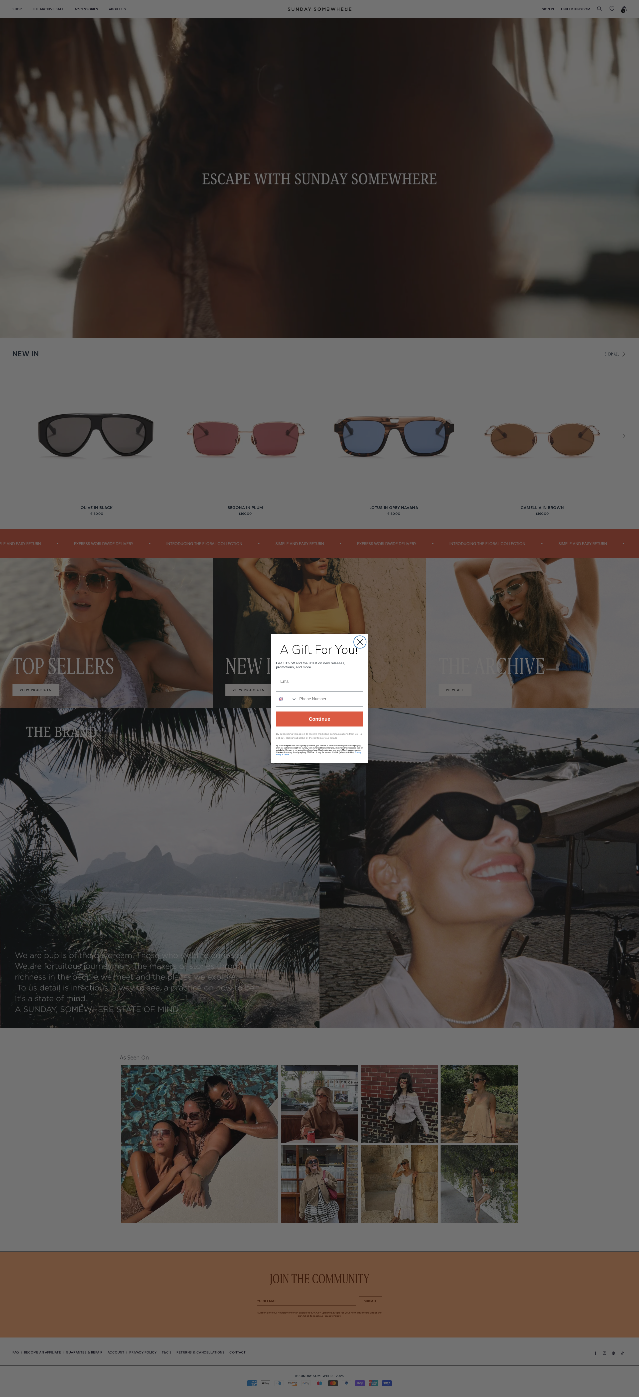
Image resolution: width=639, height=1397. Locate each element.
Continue (319, 719)
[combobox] (286, 699)
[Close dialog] (360, 642)
